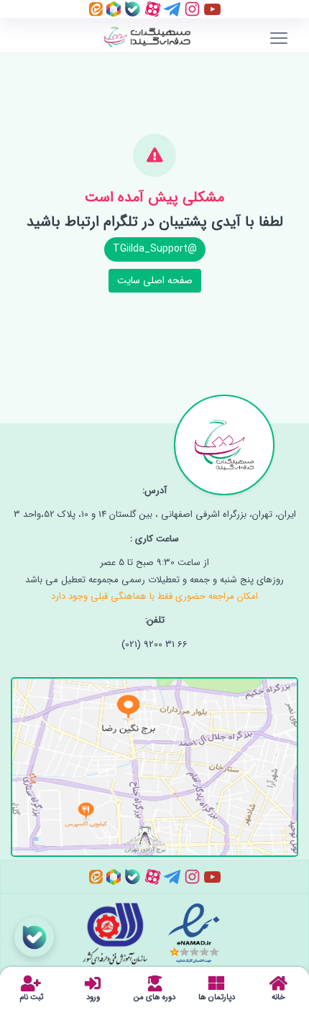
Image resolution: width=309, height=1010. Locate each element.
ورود (93, 996)
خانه (278, 996)
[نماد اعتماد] (192, 933)
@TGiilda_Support (155, 249)
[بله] (131, 8)
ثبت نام (31, 996)
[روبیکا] (112, 8)
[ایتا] (96, 8)
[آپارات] (151, 8)
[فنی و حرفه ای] (121, 933)
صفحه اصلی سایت (155, 280)
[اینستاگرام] (190, 8)
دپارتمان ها (216, 996)
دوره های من (154, 996)
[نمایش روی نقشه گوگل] (154, 758)
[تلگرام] (170, 8)
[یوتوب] (211, 8)
